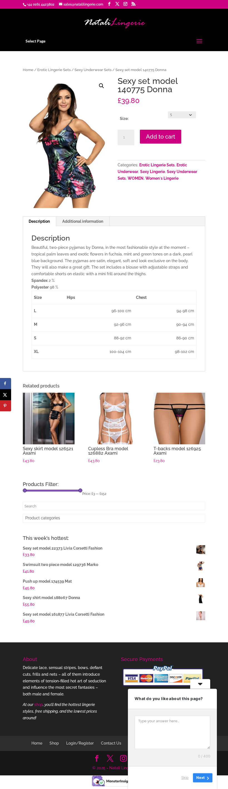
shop (38, 704)
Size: (124, 118)
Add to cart (160, 136)
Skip (185, 777)
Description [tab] (39, 221)
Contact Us (111, 743)
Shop (54, 743)
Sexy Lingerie (152, 171)
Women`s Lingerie (162, 178)
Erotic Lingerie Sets (54, 70)
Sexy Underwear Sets (93, 70)
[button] (101, 86)
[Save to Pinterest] (5, 405)
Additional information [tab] (82, 221)
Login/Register (80, 743)
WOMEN (135, 178)
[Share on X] (5, 394)
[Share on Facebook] (5, 383)
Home (28, 70)
